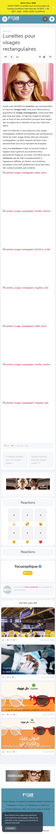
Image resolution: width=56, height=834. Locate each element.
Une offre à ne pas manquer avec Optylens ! (27, 746)
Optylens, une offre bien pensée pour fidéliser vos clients (23, 707)
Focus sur (7, 31)
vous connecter (31, 587)
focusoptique (26, 566)
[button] (4, 19)
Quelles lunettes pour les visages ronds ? (39, 460)
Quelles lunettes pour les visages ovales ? (14, 460)
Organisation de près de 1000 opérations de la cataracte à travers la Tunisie (27, 669)
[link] (50, 56)
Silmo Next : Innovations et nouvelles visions (27, 634)
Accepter (10, 828)
